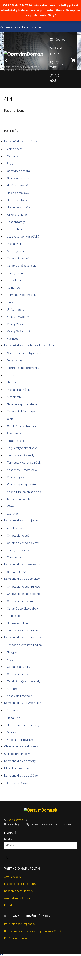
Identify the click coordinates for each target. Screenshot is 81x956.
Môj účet (55, 78)
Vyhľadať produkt (56, 51)
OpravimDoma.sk (15, 820)
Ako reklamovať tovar (14, 27)
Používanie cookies (16, 938)
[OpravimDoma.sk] (24, 60)
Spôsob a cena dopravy (18, 891)
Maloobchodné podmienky (20, 883)
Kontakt (37, 27)
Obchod (60, 39)
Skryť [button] (52, 15)
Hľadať (8, 839)
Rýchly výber (54, 64)
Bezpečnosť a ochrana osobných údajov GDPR (32, 931)
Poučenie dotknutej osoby (19, 924)
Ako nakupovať (13, 876)
